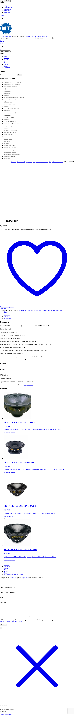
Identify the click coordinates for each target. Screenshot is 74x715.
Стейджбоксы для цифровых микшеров (14, 97)
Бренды (6, 59)
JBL (5, 312)
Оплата (6, 63)
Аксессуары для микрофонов (11, 112)
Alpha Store (25, 577)
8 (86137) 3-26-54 (30, 36)
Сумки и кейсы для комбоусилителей (13, 99)
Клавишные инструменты (10, 130)
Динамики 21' (7, 91)
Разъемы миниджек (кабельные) (12, 84)
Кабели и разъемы (8, 134)
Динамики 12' (7, 106)
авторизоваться (28, 385)
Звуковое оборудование (10, 132)
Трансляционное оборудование (12, 154)
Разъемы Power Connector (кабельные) (13, 82)
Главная (6, 56)
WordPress (14, 577)
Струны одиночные (9, 117)
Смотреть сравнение (6, 714)
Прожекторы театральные (10, 86)
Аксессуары (7, 158)
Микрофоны (7, 9)
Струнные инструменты (10, 152)
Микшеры (7, 10)
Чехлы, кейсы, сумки (9, 136)
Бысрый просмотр (9, 433)
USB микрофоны (8, 102)
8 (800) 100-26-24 (6, 36)
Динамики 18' (7, 95)
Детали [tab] (6, 316)
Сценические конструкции (10, 149)
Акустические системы (40, 162)
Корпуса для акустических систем (12, 126)
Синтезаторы (8, 7)
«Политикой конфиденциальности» (11, 621)
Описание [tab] (7, 315)
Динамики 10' (7, 119)
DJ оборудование (8, 139)
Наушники (7, 12)
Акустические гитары (9, 104)
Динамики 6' (7, 110)
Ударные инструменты (9, 156)
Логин (2, 15)
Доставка (6, 64)
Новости (6, 66)
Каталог (6, 58)
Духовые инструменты (9, 145)
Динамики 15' (7, 115)
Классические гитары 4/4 (10, 121)
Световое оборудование (10, 147)
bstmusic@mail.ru (42, 36)
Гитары (6, 6)
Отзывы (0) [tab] (7, 318)
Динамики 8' (7, 93)
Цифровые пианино (9, 88)
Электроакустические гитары (11, 108)
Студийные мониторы (56, 162)
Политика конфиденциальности (13, 574)
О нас (5, 61)
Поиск (19, 75)
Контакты (7, 67)
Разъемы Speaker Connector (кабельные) (14, 123)
